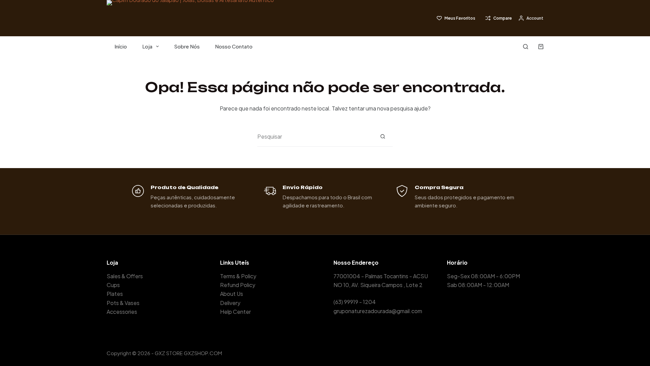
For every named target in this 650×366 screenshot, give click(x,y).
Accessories (122, 311)
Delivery (230, 302)
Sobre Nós (187, 46)
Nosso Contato (234, 46)
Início (120, 46)
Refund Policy (237, 284)
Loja (147, 46)
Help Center (235, 311)
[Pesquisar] (525, 46)
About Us (231, 293)
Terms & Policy (238, 276)
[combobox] (315, 136)
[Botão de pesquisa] (383, 136)
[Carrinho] (540, 46)
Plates (115, 293)
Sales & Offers (125, 276)
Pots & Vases (123, 302)
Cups (113, 284)
